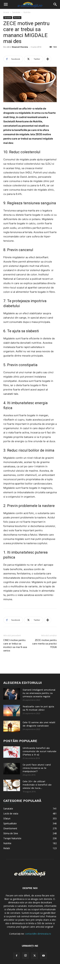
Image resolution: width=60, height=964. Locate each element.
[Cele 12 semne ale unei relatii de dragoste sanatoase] (11, 726)
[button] (5, 4)
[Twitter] (34, 955)
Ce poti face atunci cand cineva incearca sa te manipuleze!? (37, 768)
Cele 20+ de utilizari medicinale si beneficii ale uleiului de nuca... (37, 784)
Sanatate (16, 12)
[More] (47, 59)
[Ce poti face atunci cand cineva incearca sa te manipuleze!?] (11, 768)
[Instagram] (25, 955)
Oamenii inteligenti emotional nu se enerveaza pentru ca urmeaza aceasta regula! (39, 693)
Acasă (6, 12)
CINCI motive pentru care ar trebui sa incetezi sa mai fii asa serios (15, 645)
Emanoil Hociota (20, 47)
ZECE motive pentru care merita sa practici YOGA (44, 644)
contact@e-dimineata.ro (38, 933)
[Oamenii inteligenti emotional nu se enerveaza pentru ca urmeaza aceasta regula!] (11, 694)
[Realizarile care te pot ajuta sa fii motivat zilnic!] (11, 710)
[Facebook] (16, 955)
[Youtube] (43, 955)
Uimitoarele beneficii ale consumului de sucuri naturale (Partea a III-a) (39, 751)
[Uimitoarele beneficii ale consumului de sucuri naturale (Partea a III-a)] (11, 752)
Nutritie (27, 12)
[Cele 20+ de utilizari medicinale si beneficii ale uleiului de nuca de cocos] (11, 785)
